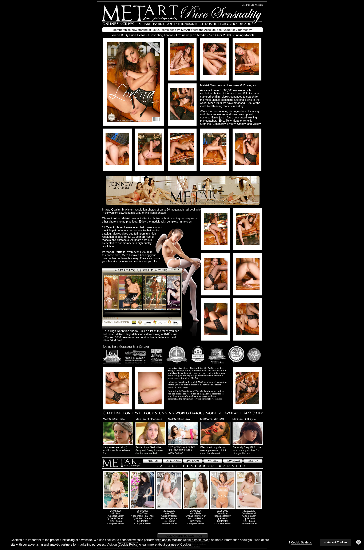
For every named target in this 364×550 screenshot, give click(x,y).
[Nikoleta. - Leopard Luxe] (116, 508)
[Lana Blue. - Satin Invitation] (169, 508)
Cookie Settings (301, 542)
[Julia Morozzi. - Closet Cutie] (249, 508)
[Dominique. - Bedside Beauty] (223, 508)
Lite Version (257, 5)
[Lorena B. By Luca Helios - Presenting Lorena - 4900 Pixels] (133, 120)
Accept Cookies (337, 542)
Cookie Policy (128, 544)
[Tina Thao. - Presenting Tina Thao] (142, 508)
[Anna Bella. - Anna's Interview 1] (196, 508)
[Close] (358, 542)
